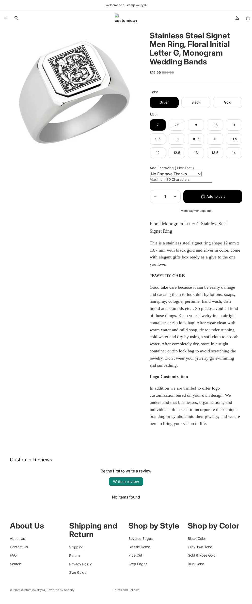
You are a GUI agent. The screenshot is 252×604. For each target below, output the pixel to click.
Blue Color (196, 564)
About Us (17, 538)
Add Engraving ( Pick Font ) (172, 168)
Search (15, 564)
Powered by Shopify (61, 590)
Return (74, 555)
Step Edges (137, 564)
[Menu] (5, 18)
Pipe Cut (135, 555)
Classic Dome (139, 547)
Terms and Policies (126, 590)
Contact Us (19, 547)
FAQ (13, 555)
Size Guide (77, 572)
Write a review (126, 481)
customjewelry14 (33, 590)
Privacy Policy (80, 564)
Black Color (197, 538)
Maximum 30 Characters (169, 179)
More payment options (196, 210)
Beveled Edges (140, 538)
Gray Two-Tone (200, 547)
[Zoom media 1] (74, 89)
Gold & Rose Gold (202, 555)
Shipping (76, 547)
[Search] (16, 18)
